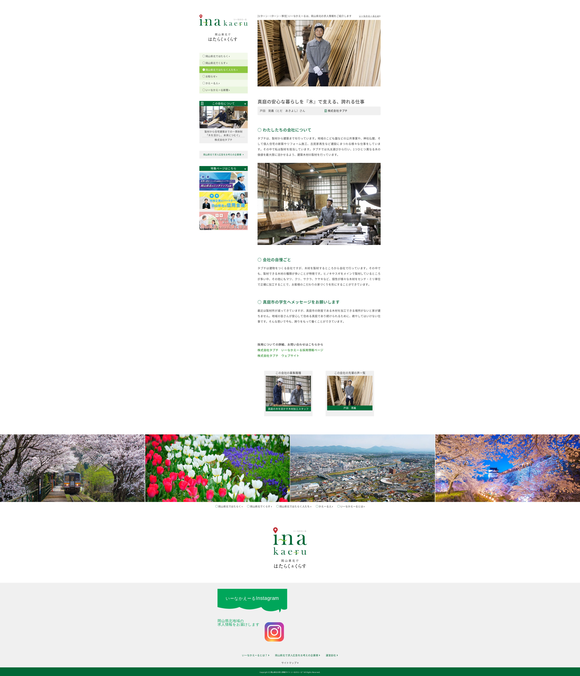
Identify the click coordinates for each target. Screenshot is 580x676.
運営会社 (331, 655)
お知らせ (211, 76)
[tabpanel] (288, 395)
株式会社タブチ (338, 110)
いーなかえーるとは (369, 16)
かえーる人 (212, 83)
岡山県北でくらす (216, 63)
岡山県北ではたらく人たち (221, 70)
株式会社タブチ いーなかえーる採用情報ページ (290, 350)
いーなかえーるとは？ (255, 655)
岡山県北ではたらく (217, 56)
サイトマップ (289, 663)
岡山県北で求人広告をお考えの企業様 (222, 155)
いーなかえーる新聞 (217, 90)
